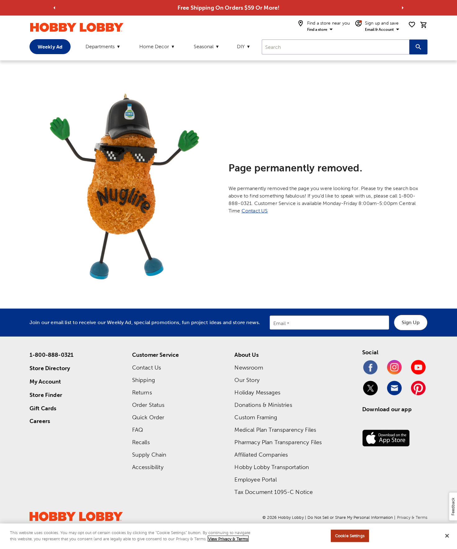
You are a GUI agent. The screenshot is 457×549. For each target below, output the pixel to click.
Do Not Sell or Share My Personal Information (350, 517)
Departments (100, 46)
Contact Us (146, 367)
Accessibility (148, 467)
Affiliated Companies (261, 454)
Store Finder (46, 395)
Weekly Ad (50, 46)
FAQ (137, 429)
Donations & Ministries (263, 405)
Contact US (255, 210)
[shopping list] (412, 24)
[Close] (447, 535)
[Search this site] (418, 47)
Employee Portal (255, 479)
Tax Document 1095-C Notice (273, 492)
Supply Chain (149, 454)
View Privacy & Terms (228, 538)
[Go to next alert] (402, 8)
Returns (142, 392)
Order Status (148, 405)
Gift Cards (43, 408)
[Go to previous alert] (54, 8)
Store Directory (50, 368)
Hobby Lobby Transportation (271, 467)
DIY (241, 46)
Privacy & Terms (412, 517)
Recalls (141, 442)
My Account (45, 381)
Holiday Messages (257, 392)
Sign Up (411, 322)
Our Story (246, 380)
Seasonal (204, 46)
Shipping (143, 380)
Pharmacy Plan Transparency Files (278, 442)
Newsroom (248, 367)
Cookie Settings (350, 535)
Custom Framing (255, 417)
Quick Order (148, 417)
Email (279, 323)
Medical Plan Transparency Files (275, 429)
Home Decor (154, 46)
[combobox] (335, 47)
